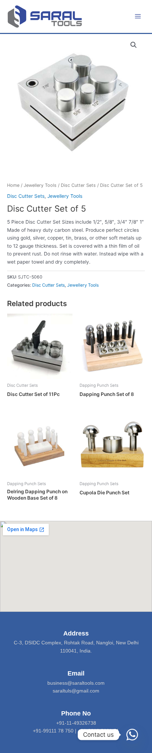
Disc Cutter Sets (78, 185)
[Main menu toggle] (138, 16)
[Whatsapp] (132, 734)
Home (13, 185)
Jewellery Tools (40, 185)
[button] (133, 45)
